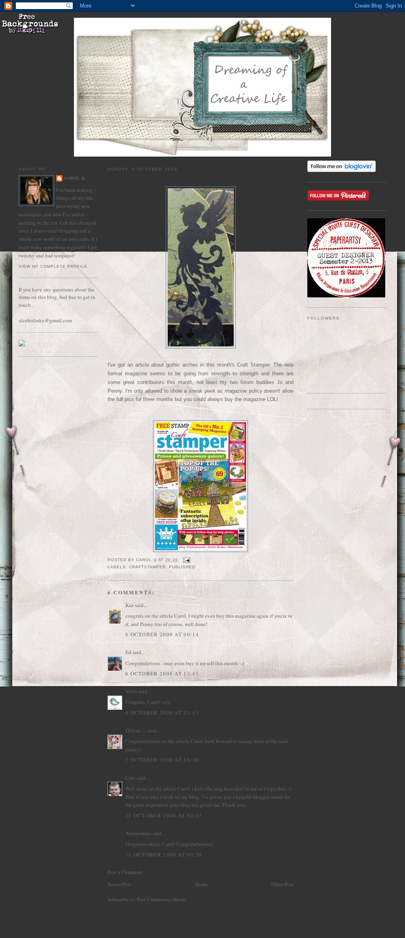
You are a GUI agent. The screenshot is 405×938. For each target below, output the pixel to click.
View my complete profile (53, 266)
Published (182, 567)
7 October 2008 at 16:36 (162, 759)
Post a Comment (125, 872)
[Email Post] (186, 560)
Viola (131, 691)
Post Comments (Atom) (161, 899)
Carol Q (74, 178)
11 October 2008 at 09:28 (163, 854)
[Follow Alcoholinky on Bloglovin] (341, 170)
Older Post (282, 884)
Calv (130, 777)
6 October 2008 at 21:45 (162, 712)
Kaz (129, 605)
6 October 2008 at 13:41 (162, 673)
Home (201, 884)
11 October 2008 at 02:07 (163, 815)
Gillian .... (135, 730)
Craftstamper (147, 567)
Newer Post (119, 884)
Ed (128, 652)
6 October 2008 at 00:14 (162, 634)
